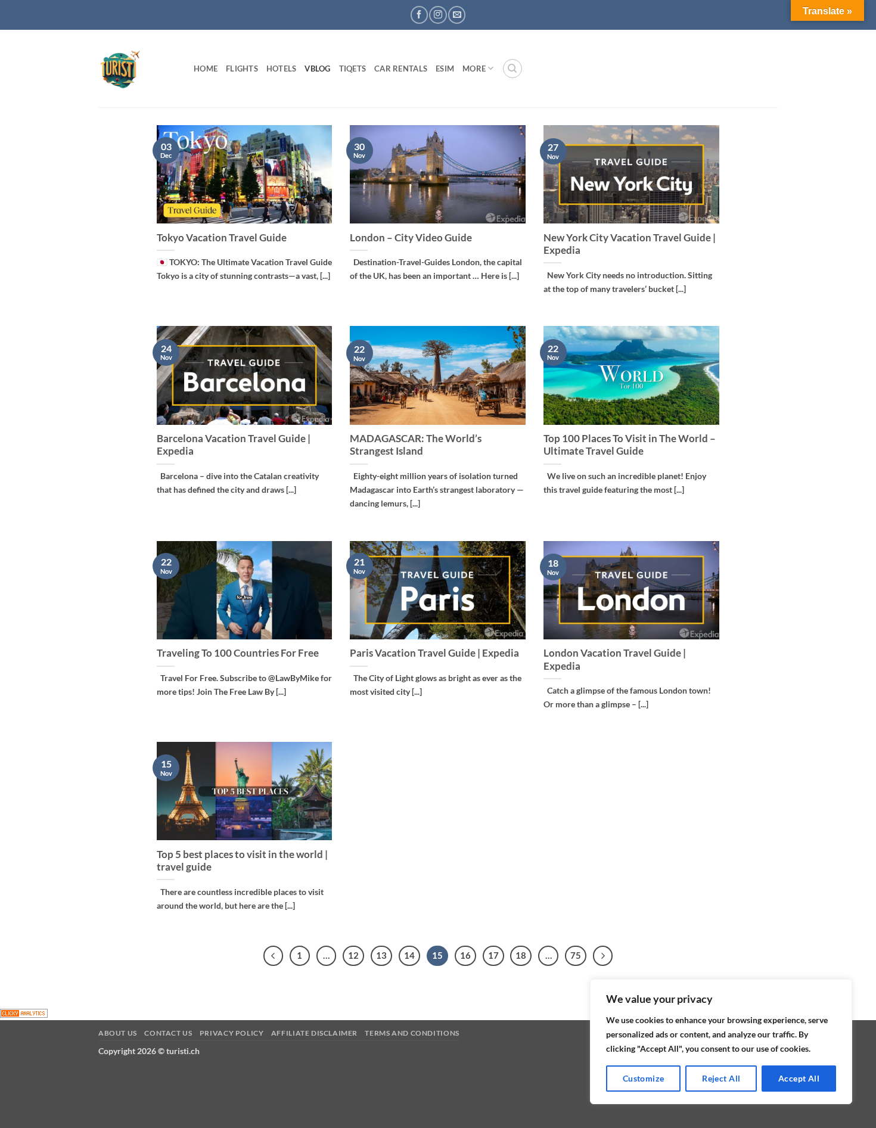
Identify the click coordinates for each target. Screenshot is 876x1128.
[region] (721, 1041)
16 (465, 955)
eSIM (445, 68)
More (474, 68)
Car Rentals (400, 68)
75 (575, 955)
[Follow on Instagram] (437, 14)
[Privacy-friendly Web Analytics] (24, 1012)
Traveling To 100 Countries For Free (238, 653)
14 (409, 955)
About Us (117, 1032)
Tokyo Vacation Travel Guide (222, 238)
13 (381, 955)
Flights (242, 68)
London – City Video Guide (411, 238)
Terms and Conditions (412, 1032)
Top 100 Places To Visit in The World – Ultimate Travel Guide (629, 445)
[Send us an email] (456, 14)
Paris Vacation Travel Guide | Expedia (434, 653)
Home (206, 68)
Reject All (721, 1078)
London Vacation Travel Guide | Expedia (614, 659)
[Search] (512, 68)
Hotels (281, 68)
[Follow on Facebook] (419, 14)
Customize (643, 1078)
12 (353, 955)
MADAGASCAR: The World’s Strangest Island (416, 445)
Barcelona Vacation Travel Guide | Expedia (233, 445)
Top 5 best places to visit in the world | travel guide (242, 861)
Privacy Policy (232, 1032)
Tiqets (352, 68)
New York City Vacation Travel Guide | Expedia (629, 244)
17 (493, 955)
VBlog (317, 68)
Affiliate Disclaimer (314, 1032)
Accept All (798, 1078)
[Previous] (273, 956)
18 (520, 955)
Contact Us (168, 1032)
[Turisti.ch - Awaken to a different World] (137, 68)
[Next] (603, 956)
